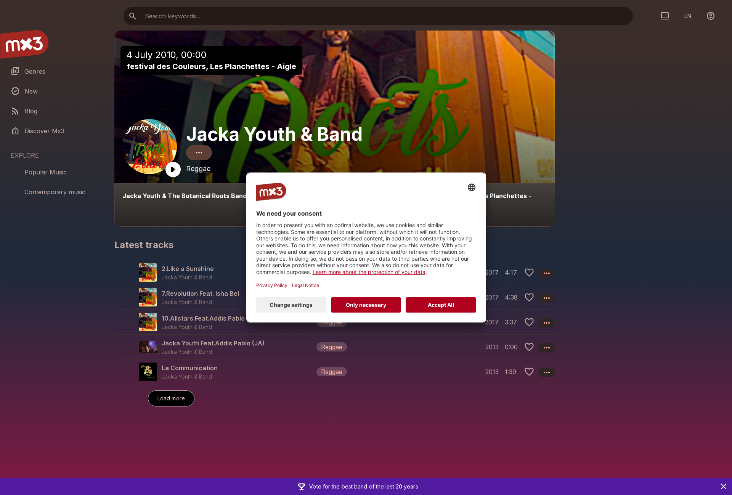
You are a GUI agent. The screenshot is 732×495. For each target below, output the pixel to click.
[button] (334, 322)
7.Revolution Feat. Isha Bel (200, 293)
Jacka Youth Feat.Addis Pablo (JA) (213, 343)
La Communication (190, 368)
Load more (171, 398)
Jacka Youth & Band (274, 134)
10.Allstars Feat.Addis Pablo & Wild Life (220, 318)
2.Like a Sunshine (188, 268)
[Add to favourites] (529, 272)
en (687, 16)
